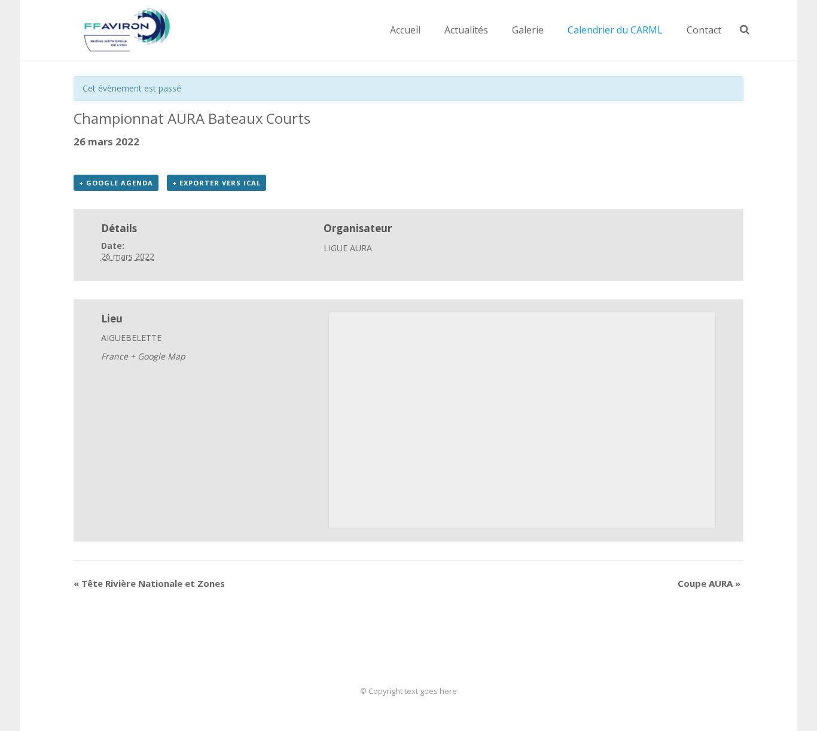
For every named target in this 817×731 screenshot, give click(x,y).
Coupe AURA (709, 583)
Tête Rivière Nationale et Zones (149, 583)
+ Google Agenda (116, 182)
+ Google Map (157, 356)
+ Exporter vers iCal (216, 182)
